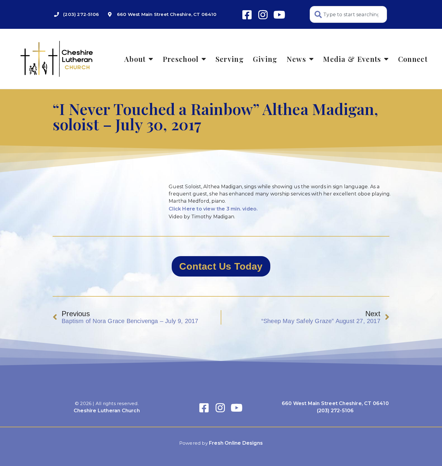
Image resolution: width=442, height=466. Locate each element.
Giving (265, 59)
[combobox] (348, 14)
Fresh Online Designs (236, 443)
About (135, 59)
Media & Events (352, 59)
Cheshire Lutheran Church (107, 410)
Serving (230, 59)
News (296, 59)
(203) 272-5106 (335, 410)
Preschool (181, 59)
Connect (413, 59)
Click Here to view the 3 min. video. (213, 209)
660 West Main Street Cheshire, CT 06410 (335, 403)
